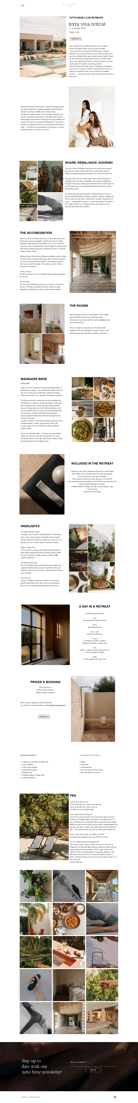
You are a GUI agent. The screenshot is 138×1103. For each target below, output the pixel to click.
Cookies (31, 1097)
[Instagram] (115, 1097)
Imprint (24, 1097)
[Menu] (22, 5)
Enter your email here (77, 1062)
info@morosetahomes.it (57, 705)
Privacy (38, 1097)
